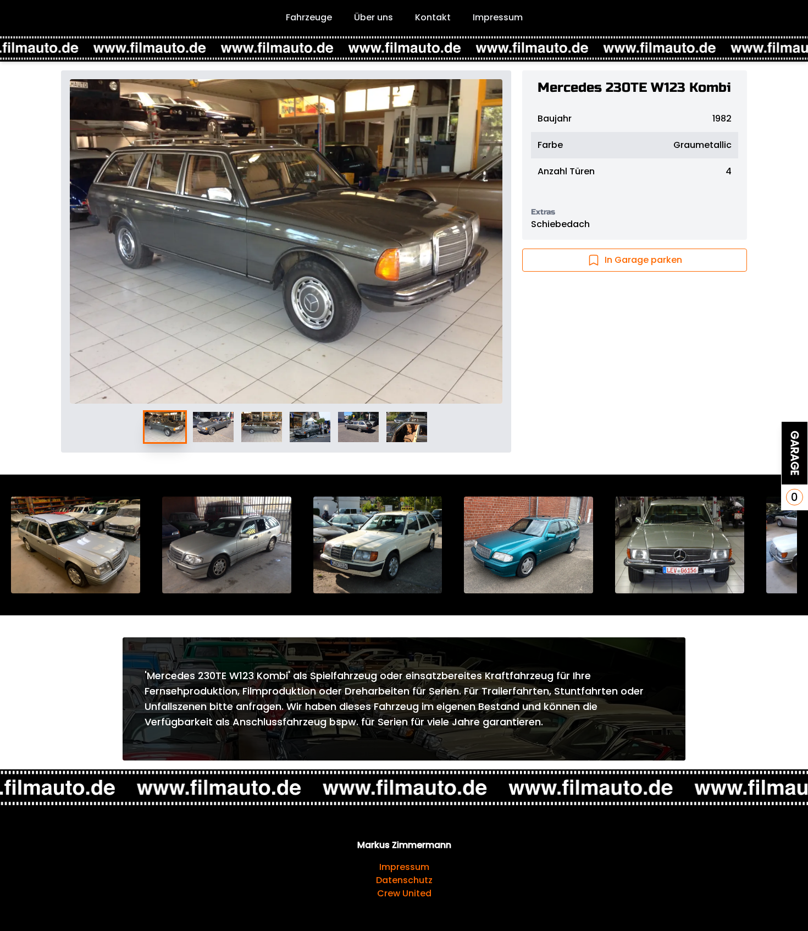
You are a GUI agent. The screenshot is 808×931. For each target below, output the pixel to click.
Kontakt (433, 17)
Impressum (498, 17)
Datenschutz (404, 880)
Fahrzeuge (309, 17)
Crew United (404, 893)
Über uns (373, 17)
